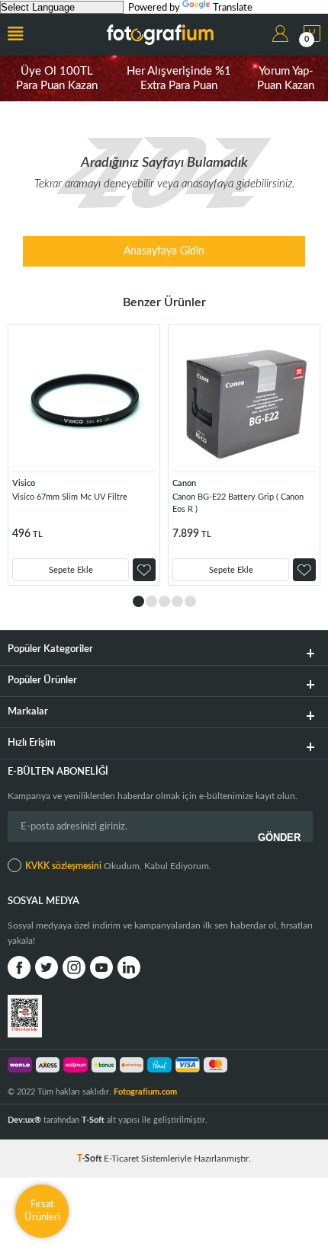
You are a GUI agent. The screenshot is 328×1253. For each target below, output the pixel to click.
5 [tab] (190, 601)
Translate (232, 8)
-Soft (90, 1158)
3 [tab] (164, 601)
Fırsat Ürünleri (42, 1211)
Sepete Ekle (71, 570)
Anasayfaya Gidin (164, 251)
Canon (184, 483)
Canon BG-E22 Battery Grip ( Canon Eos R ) (238, 503)
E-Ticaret (121, 1158)
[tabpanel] (84, 455)
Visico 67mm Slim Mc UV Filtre (69, 497)
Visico (23, 483)
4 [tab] (177, 601)
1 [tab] (138, 601)
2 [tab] (151, 601)
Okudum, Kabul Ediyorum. (118, 866)
